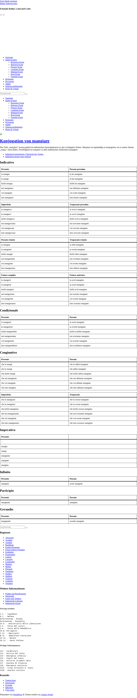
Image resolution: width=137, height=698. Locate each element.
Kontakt (8, 685)
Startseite (9, 57)
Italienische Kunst (12, 603)
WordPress (17, 694)
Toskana (8, 579)
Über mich (9, 690)
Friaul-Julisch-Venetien (15, 550)
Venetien (9, 583)
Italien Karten (11, 60)
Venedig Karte (17, 77)
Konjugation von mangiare (24, 140)
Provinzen (9, 81)
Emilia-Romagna (12, 547)
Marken (8, 564)
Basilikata (9, 545)
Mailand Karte (17, 72)
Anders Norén (47, 694)
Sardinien (9, 571)
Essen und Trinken (13, 598)
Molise (8, 566)
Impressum (10, 683)
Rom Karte (15, 74)
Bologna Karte (17, 65)
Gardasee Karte (17, 69)
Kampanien (10, 554)
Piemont (8, 569)
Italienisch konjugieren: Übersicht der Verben (24, 154)
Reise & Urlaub (12, 89)
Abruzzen (9, 538)
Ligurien (9, 559)
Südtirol (8, 576)
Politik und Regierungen (15, 594)
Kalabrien (9, 552)
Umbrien (9, 581)
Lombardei (10, 562)
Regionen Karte (17, 62)
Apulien (8, 542)
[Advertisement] (68, 35)
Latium (8, 557)
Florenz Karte (16, 67)
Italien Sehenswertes (8, 3)
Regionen (9, 79)
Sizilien (8, 574)
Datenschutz (10, 680)
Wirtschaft (9, 596)
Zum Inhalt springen (8, 1)
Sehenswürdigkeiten (13, 86)
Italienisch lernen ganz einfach (18, 157)
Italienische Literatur (14, 601)
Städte (8, 84)
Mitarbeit (9, 688)
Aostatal (8, 540)
